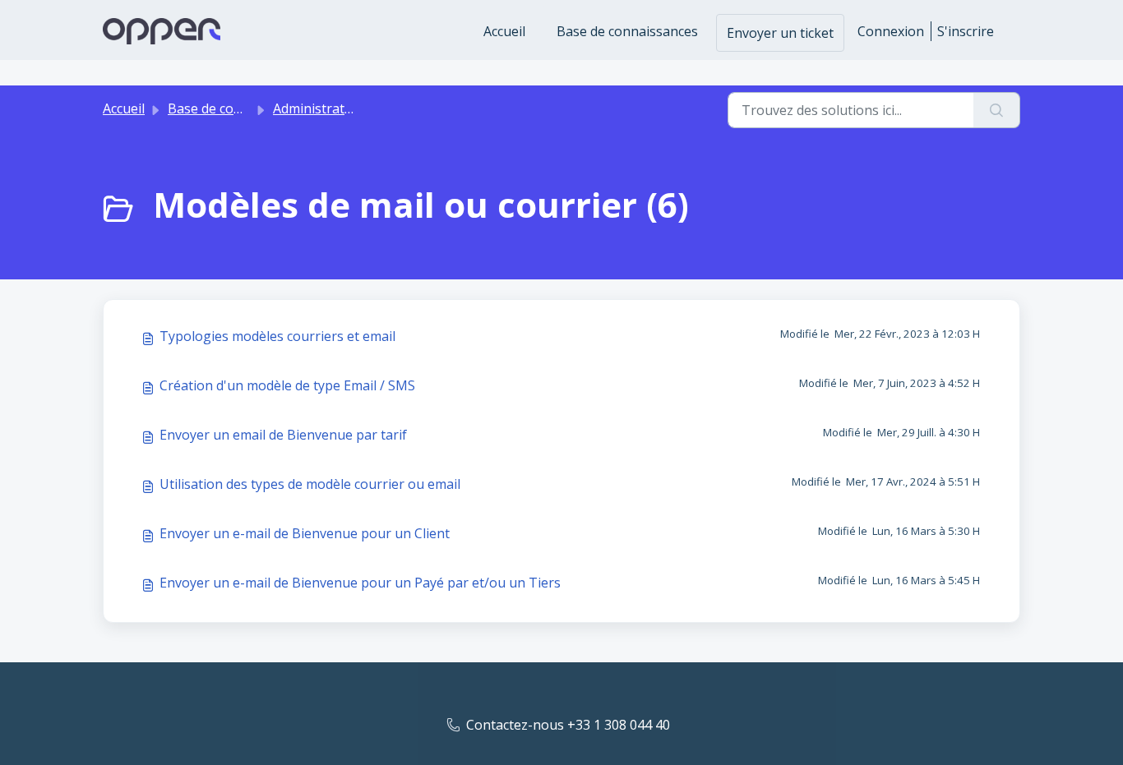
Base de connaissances (627, 31)
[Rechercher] (996, 110)
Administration (318, 108)
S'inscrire (965, 31)
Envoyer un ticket (780, 33)
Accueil (504, 31)
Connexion (890, 31)
